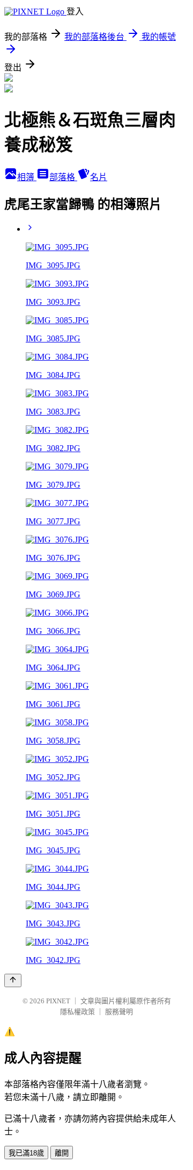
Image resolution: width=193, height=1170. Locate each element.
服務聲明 (119, 1012)
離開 (62, 1153)
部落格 (63, 177)
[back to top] (12, 980)
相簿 (26, 177)
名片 (98, 177)
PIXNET (58, 1001)
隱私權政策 (77, 1012)
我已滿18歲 (26, 1153)
